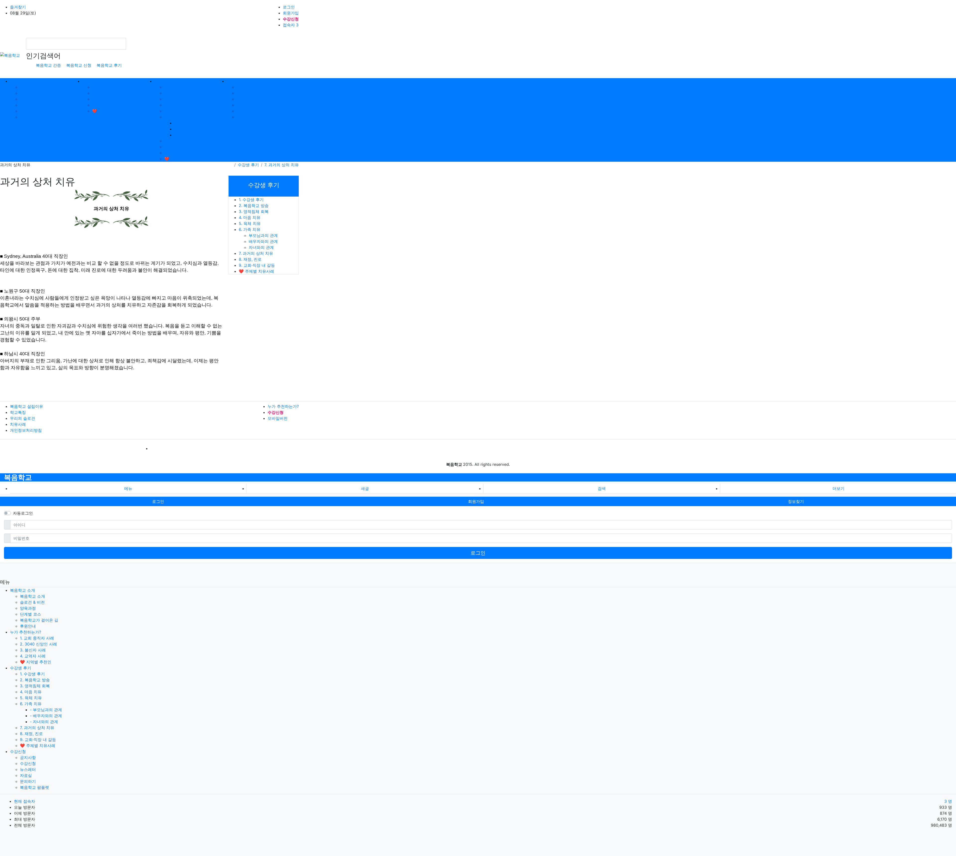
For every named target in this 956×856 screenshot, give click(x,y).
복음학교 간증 (48, 65)
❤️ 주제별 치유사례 (182, 158)
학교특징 (18, 412)
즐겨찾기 (18, 6)
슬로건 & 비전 (32, 93)
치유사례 (18, 424)
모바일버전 (278, 418)
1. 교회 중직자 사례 (109, 87)
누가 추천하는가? (283, 406)
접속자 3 (291, 24)
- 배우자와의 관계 (46, 715)
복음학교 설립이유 (26, 406)
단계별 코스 (30, 105)
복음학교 (18, 477)
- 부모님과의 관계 (46, 709)
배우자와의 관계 (188, 128)
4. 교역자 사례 (105, 105)
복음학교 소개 (32, 87)
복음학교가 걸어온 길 (39, 110)
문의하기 (244, 110)
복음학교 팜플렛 (251, 116)
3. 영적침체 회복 (179, 99)
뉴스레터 (244, 99)
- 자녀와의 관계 (44, 721)
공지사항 (244, 87)
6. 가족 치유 (175, 116)
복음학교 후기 (109, 65)
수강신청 (244, 93)
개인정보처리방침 (26, 430)
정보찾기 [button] (796, 501)
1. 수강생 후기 (176, 87)
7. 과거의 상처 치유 (181, 140)
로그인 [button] (158, 501)
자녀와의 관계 (186, 134)
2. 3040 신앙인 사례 (110, 93)
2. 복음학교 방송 (179, 93)
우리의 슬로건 (22, 418)
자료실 (242, 105)
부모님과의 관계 (188, 122)
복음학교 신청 (78, 65)
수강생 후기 (248, 164)
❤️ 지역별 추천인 (107, 110)
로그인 (289, 6)
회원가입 (291, 12)
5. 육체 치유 (175, 110)
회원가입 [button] (476, 501)
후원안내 (28, 116)
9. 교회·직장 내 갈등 (182, 152)
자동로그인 (23, 513)
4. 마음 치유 (175, 105)
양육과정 (28, 99)
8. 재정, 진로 (175, 146)
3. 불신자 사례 (105, 99)
